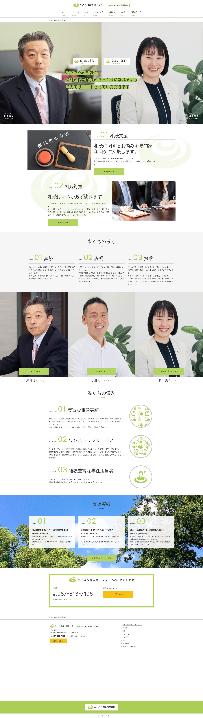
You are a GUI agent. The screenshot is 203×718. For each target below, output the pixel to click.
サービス (125, 628)
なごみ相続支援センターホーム (132, 625)
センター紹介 (127, 634)
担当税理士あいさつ (170, 371)
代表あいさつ (102, 371)
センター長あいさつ (34, 371)
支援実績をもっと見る (102, 558)
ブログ (125, 640)
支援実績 (125, 637)
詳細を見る (110, 171)
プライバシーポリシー (129, 646)
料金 (124, 631)
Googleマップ (73, 632)
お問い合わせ (118, 594)
